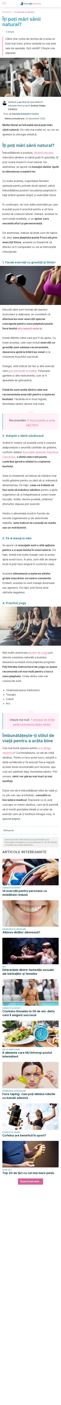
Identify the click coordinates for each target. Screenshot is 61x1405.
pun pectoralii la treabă (22, 370)
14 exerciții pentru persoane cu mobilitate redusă (24, 893)
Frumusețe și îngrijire (25, 12)
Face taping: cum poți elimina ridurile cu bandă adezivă (28, 1096)
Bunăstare (7, 12)
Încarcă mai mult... (30, 1181)
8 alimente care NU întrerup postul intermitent (27, 1054)
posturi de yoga (38, 652)
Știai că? (7, 1170)
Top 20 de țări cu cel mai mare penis (28, 1173)
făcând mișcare (43, 152)
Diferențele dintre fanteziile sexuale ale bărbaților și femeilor (28, 971)
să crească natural (30, 328)
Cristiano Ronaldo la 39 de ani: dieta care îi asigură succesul (28, 1013)
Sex (4, 967)
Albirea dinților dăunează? (21, 932)
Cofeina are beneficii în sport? (24, 1135)
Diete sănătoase (11, 1049)
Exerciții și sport (11, 888)
